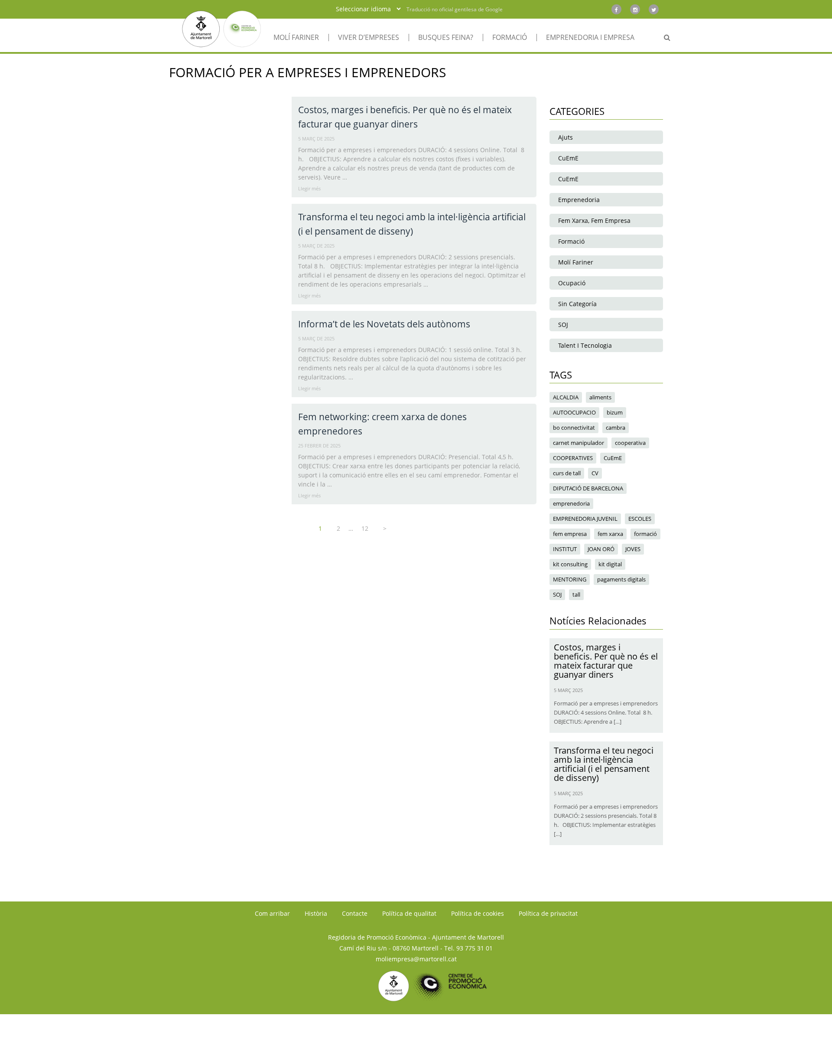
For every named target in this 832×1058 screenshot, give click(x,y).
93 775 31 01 (474, 948)
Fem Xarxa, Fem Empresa (594, 220)
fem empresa (570, 534)
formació (645, 534)
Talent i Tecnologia (585, 345)
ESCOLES (639, 518)
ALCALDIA (565, 397)
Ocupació (571, 283)
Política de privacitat (548, 913)
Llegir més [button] (309, 188)
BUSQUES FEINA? (445, 37)
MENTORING (569, 579)
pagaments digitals (621, 579)
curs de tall (567, 473)
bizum (615, 412)
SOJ (563, 324)
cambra (615, 427)
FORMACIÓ (509, 37)
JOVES (632, 549)
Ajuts (565, 137)
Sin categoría (577, 304)
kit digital (610, 564)
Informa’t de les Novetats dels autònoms (384, 324)
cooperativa (630, 443)
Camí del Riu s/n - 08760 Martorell (389, 948)
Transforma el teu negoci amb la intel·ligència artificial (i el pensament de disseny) (603, 764)
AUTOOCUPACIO (574, 412)
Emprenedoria (579, 200)
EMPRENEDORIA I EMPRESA (590, 37)
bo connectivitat (574, 427)
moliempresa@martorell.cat (416, 959)
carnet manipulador (578, 443)
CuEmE (568, 158)
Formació (571, 241)
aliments (600, 397)
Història (316, 913)
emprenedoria (571, 503)
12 (364, 528)
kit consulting (570, 564)
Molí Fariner (575, 262)
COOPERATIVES (573, 458)
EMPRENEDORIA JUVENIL (585, 518)
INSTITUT (565, 549)
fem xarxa (610, 534)
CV (595, 473)
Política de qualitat (409, 913)
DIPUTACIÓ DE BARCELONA (588, 488)
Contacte (354, 913)
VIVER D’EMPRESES (368, 37)
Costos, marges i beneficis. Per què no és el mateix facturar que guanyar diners (606, 660)
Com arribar (272, 913)
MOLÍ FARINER (296, 37)
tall (576, 594)
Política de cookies (477, 913)
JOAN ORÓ (601, 549)
